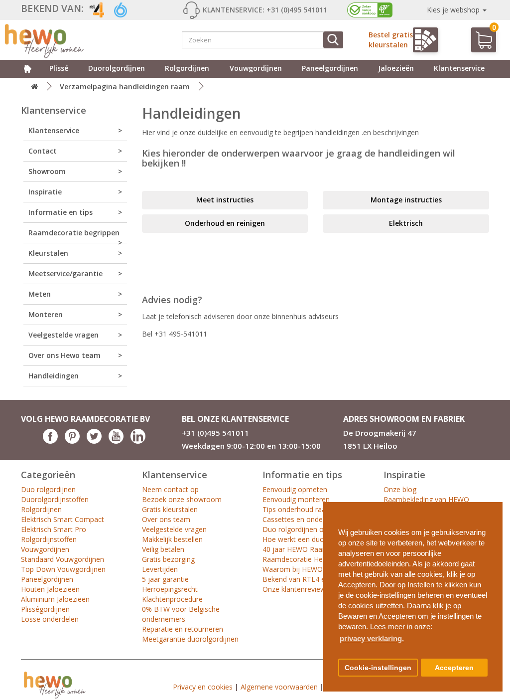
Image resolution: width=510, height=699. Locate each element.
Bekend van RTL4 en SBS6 (305, 579)
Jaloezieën (396, 68)
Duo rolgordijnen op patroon (309, 529)
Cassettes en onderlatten (303, 519)
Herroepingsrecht (170, 589)
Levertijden (160, 569)
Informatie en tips (60, 212)
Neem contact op (170, 489)
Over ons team (166, 519)
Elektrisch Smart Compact (62, 519)
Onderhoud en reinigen (225, 223)
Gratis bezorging (168, 559)
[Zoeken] (333, 39)
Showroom (47, 171)
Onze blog (399, 489)
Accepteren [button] (454, 668)
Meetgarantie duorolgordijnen (190, 639)
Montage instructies (406, 199)
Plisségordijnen (45, 609)
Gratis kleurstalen (170, 509)
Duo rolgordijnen (48, 489)
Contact (42, 151)
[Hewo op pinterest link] (72, 441)
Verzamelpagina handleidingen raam (125, 86)
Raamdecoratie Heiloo (298, 559)
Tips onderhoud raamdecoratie (312, 509)
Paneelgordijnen (330, 68)
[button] (491, 506)
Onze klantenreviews (295, 589)
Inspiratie (45, 191)
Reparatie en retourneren (182, 629)
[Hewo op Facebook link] (50, 441)
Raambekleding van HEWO (426, 499)
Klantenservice (459, 68)
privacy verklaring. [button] (372, 638)
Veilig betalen (163, 549)
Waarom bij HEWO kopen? (305, 569)
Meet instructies (225, 199)
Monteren (45, 314)
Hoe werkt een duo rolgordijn (309, 539)
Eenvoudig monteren (296, 499)
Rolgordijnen (187, 68)
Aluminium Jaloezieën (55, 599)
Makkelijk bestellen (172, 539)
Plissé (58, 68)
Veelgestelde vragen (63, 335)
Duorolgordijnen (116, 68)
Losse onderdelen (50, 619)
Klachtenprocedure (172, 599)
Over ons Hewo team (64, 355)
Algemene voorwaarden (279, 687)
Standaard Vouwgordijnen (62, 559)
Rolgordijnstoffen (49, 539)
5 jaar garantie (165, 579)
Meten (39, 294)
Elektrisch (406, 223)
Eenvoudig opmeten (294, 489)
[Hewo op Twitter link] (94, 441)
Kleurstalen (48, 253)
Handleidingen (53, 375)
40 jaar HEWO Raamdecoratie (310, 549)
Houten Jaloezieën (50, 589)
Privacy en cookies (203, 687)
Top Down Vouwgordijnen (63, 569)
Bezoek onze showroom (182, 499)
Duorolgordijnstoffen (55, 499)
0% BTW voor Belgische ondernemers (181, 614)
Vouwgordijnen (256, 68)
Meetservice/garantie (65, 273)
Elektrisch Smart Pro (53, 529)
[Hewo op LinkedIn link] (138, 441)
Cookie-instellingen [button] (378, 668)
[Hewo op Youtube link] (116, 441)
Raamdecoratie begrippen (74, 232)
